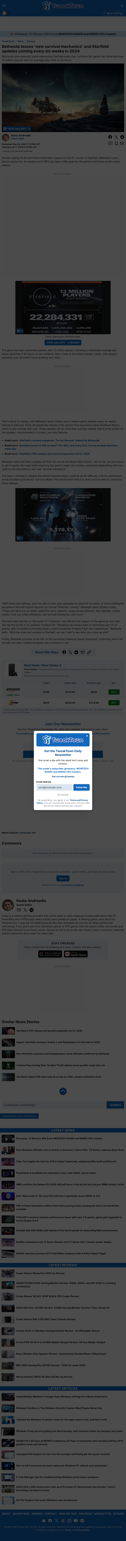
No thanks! (63, 794)
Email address (43, 781)
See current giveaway (63, 776)
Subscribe (81, 787)
